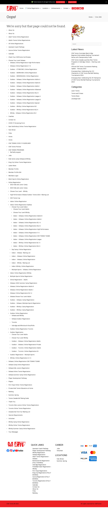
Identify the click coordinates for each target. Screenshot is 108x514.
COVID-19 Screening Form (17, 123)
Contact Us (12, 120)
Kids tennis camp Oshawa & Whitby (19, 159)
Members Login (13, 176)
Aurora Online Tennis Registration (19, 50)
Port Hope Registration (39, 471)
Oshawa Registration (38, 455)
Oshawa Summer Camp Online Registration (22, 375)
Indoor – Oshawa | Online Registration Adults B (27, 216)
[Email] (80, 8)
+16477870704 (60, 2)
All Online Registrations (16, 44)
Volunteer (12, 419)
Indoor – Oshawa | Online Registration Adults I (27, 219)
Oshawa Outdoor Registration (21, 319)
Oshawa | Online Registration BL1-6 (21, 293)
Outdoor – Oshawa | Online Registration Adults (26, 341)
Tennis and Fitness (77, 93)
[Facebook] (73, 8)
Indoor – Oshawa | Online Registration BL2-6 (27, 226)
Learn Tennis (75, 91)
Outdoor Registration (16, 332)
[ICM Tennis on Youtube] (19, 452)
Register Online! (72, 2)
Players (11, 382)
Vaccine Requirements (16, 415)
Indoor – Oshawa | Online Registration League (27, 239)
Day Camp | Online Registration (21, 250)
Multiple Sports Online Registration (21, 276)
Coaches (11, 116)
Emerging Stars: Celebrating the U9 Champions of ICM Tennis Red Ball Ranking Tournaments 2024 (86, 80)
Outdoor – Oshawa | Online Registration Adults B (25, 83)
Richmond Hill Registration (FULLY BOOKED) (40, 462)
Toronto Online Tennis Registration (20, 408)
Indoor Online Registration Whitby (20, 273)
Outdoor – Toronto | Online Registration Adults (26, 348)
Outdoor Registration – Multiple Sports (22, 355)
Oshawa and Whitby (18, 316)
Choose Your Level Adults (21, 209)
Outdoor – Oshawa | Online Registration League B (25, 100)
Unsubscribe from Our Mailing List (19, 412)
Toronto (14, 322)
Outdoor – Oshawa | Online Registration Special (24, 103)
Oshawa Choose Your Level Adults (20, 297)
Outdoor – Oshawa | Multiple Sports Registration (25, 303)
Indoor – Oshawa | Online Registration (23, 256)
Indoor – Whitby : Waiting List (21, 263)
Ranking (11, 392)
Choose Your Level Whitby (21, 213)
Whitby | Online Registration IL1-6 (20, 358)
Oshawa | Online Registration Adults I (21, 290)
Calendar (11, 54)
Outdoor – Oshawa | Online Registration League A (25, 96)
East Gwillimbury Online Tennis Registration (22, 127)
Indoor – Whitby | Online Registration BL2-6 (26, 246)
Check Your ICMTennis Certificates (20, 57)
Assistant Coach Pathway (16, 47)
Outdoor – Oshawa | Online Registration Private (26, 345)
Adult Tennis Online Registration (19, 37)
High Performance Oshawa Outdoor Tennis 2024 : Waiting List (29, 195)
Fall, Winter (12, 130)
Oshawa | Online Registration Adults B (22, 286)
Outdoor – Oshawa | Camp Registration (22, 300)
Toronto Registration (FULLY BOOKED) (41, 482)
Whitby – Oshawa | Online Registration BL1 (23, 113)
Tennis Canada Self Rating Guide (19, 398)
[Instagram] (78, 8)
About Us (11, 30)
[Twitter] (75, 8)
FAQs (10, 133)
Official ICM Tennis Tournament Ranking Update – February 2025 (84, 68)
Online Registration (15, 182)
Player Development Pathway (18, 378)
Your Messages (13, 432)
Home (91, 17)
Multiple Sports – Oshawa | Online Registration (26, 270)
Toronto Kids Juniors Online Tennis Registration (24, 405)
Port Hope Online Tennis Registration (20, 385)
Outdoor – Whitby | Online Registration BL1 (23, 106)
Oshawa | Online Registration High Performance (25, 63)
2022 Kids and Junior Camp (18, 185)
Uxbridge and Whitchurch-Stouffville (23, 326)
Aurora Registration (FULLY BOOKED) (41, 478)
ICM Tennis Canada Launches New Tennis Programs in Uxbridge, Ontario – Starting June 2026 (85, 62)
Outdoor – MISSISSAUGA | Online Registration (24, 76)
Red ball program (15, 152)
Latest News (12, 166)
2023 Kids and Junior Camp (18, 188)
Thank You (12, 402)
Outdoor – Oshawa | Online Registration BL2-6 (24, 93)
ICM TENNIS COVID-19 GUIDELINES (20, 143)
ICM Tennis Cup (15, 198)
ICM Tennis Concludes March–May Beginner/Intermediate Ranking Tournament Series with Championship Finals (85, 55)
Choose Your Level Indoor (20, 207)
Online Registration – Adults (19, 280)
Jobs (10, 156)
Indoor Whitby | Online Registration (23, 266)
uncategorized (75, 99)
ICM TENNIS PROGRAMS (16, 150)
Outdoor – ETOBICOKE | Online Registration (23, 69)
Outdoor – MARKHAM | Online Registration (23, 73)
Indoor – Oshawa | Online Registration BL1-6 (27, 223)
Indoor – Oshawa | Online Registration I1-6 (26, 233)
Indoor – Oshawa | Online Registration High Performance (31, 229)
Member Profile (14, 169)
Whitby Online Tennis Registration (19, 425)
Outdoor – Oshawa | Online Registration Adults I (25, 86)
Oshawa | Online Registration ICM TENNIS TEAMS (24, 361)
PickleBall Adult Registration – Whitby (41, 468)
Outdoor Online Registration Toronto (21, 329)
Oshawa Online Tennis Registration (19, 372)
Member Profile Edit (15, 172)
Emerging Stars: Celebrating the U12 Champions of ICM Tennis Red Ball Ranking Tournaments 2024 (85, 73)
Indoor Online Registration (18, 202)
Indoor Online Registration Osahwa (21, 205)
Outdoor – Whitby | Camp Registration (22, 307)
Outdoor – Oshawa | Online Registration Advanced (25, 90)
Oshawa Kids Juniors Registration (19, 368)
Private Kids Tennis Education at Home (21, 388)
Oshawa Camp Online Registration (19, 365)
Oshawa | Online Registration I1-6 (20, 66)
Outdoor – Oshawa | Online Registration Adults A (25, 80)
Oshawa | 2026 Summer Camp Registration (23, 283)
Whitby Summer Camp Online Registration (22, 429)
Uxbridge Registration (39, 465)
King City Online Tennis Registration (20, 162)
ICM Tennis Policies (15, 147)
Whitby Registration (38, 453)
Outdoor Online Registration (19, 313)
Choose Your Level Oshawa (17, 60)
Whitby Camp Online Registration (19, 422)
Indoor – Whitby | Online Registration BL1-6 (26, 243)
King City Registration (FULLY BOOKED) (41, 474)
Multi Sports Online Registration (19, 179)
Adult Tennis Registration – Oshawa (40, 458)
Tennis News (75, 96)
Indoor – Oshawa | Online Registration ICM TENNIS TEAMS (31, 236)
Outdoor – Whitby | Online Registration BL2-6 (24, 110)
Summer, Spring (14, 395)
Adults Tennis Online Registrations (19, 40)
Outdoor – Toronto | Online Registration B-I (25, 351)
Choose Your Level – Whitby (18, 191)
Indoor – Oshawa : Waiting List (21, 253)
